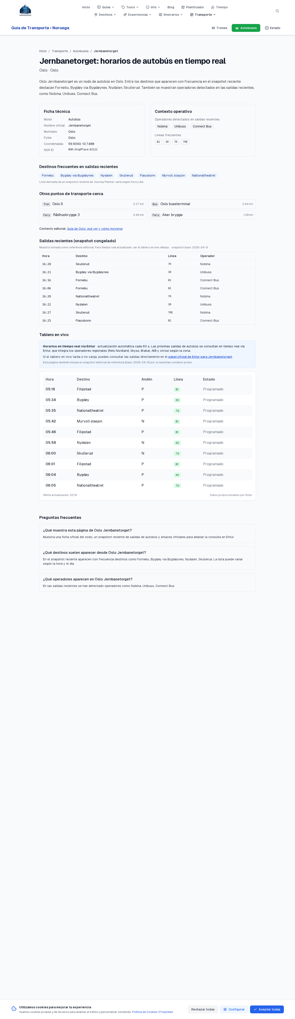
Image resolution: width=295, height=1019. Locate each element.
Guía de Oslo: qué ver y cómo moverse (95, 228)
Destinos (105, 14)
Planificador (195, 7)
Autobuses (81, 51)
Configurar (237, 1009)
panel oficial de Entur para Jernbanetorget (200, 357)
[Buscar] (277, 11)
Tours (130, 7)
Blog (170, 7)
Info (154, 7)
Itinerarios (171, 14)
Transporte (203, 14)
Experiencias (138, 14)
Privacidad (166, 1012)
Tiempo (222, 7)
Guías (106, 7)
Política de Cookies (144, 1012)
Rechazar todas (203, 1009)
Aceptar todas (269, 1009)
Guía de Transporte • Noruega (40, 28)
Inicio (86, 7)
